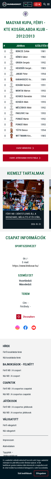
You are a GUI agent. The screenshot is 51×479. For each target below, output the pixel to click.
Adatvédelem (8, 446)
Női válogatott (9, 431)
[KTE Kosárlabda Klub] (25, 13)
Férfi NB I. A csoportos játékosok (17, 407)
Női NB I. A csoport (11, 376)
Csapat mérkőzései (23, 148)
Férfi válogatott (9, 425)
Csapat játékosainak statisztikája (23, 158)
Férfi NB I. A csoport (12, 370)
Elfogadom (41, 473)
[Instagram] (17, 328)
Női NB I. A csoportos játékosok (17, 412)
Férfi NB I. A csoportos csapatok (17, 388)
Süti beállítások (25, 473)
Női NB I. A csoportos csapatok (17, 394)
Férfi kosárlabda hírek (12, 352)
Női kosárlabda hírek (12, 357)
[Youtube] (34, 328)
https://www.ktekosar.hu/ (25, 265)
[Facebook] (25, 328)
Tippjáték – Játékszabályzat (8, 454)
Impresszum (8, 440)
